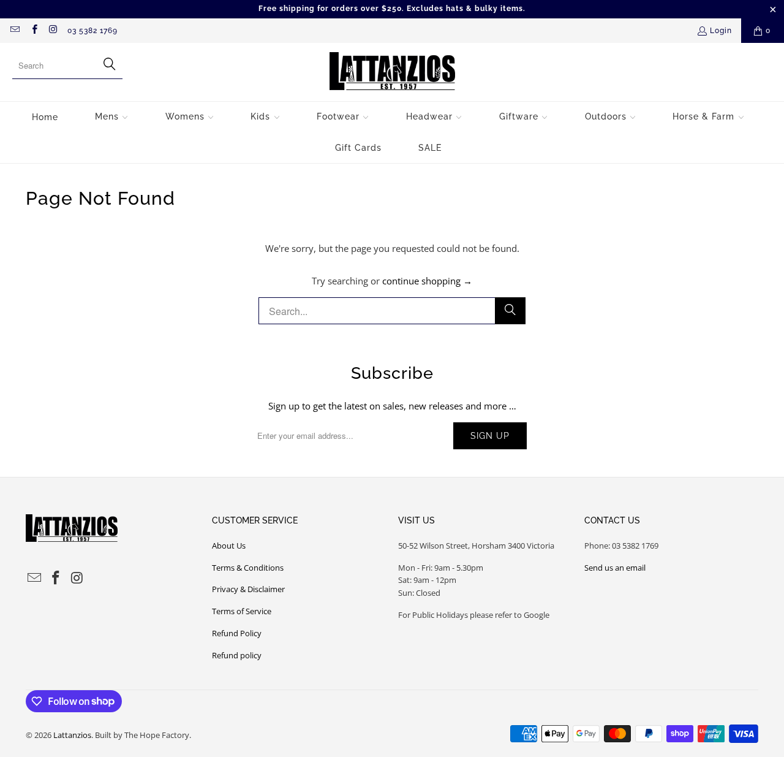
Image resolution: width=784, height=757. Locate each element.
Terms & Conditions (248, 567)
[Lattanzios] (392, 72)
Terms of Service (241, 611)
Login (721, 30)
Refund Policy (237, 633)
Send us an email (615, 567)
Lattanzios (72, 734)
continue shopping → (427, 281)
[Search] (510, 310)
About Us (229, 545)
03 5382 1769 (92, 30)
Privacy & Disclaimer (248, 589)
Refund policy (237, 655)
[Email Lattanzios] (14, 30)
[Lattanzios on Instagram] (53, 30)
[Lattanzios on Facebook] (33, 30)
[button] (112, 117)
